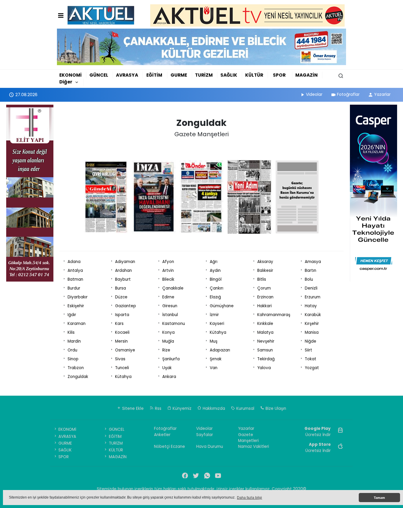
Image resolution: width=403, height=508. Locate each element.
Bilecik (168, 279)
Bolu (309, 279)
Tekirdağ (266, 359)
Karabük (313, 315)
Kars (119, 323)
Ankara (169, 376)
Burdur (74, 288)
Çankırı (216, 288)
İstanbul (170, 315)
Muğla (168, 341)
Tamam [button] (379, 497)
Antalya (75, 270)
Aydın (215, 270)
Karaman (77, 323)
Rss (157, 408)
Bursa (120, 288)
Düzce (121, 297)
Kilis (71, 332)
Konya (168, 332)
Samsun (265, 350)
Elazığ (215, 297)
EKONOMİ (70, 75)
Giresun (169, 306)
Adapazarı (220, 350)
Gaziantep (125, 306)
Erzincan (265, 297)
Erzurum (312, 297)
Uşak (167, 368)
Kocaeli (122, 332)
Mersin (121, 341)
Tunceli (122, 368)
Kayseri (217, 323)
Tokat (310, 359)
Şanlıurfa (171, 359)
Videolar (314, 94)
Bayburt (123, 279)
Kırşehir (312, 323)
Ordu (72, 350)
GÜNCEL (98, 75)
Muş (213, 341)
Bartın (310, 270)
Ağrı (213, 261)
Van (213, 368)
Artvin (168, 270)
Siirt (308, 350)
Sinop (73, 359)
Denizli (311, 288)
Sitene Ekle (132, 408)
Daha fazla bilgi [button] (249, 498)
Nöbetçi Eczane (169, 446)
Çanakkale (173, 288)
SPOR (279, 75)
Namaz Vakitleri (253, 446)
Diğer (65, 82)
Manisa (312, 332)
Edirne (168, 297)
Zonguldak (78, 376)
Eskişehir (76, 306)
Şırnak (216, 359)
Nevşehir (265, 341)
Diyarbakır (78, 297)
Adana (74, 261)
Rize (166, 350)
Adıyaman (125, 261)
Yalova (264, 368)
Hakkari (264, 306)
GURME (179, 75)
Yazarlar (382, 94)
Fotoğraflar (348, 94)
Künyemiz (181, 408)
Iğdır (72, 315)
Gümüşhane (222, 306)
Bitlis (261, 279)
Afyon (168, 261)
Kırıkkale (265, 323)
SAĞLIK (228, 75)
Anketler (162, 435)
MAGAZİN (306, 75)
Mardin (74, 341)
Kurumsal (244, 408)
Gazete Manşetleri (248, 437)
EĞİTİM (154, 75)
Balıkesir (265, 270)
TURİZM (204, 75)
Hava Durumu (209, 446)
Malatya (265, 332)
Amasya (313, 261)
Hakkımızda (213, 408)
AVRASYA (127, 75)
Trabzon (76, 368)
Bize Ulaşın (275, 408)
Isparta (122, 315)
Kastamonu (173, 323)
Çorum (264, 288)
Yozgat (312, 368)
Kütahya (218, 332)
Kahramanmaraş (273, 315)
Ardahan (123, 270)
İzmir (214, 315)
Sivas (120, 359)
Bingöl (216, 279)
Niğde (310, 341)
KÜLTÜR (254, 75)
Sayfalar (204, 435)
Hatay (311, 306)
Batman (75, 279)
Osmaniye (125, 350)
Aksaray (265, 261)
